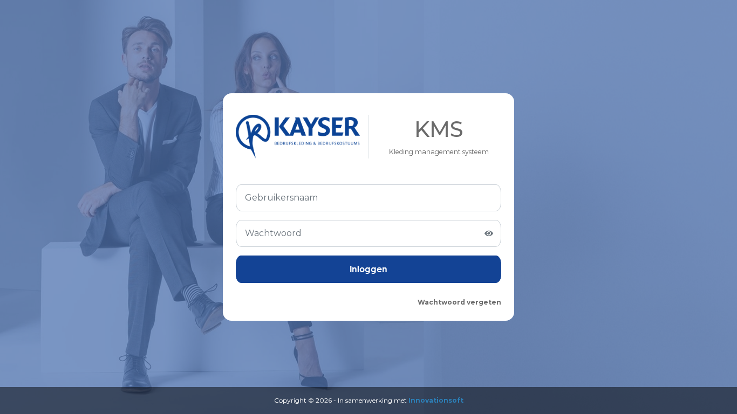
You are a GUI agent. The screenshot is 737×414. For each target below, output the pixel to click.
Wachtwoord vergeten (459, 302)
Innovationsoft (435, 400)
